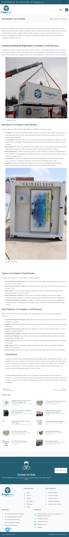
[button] (66, 9)
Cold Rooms (30, 124)
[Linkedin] (66, 2)
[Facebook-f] (63, 2)
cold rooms (18, 28)
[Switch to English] (60, 10)
